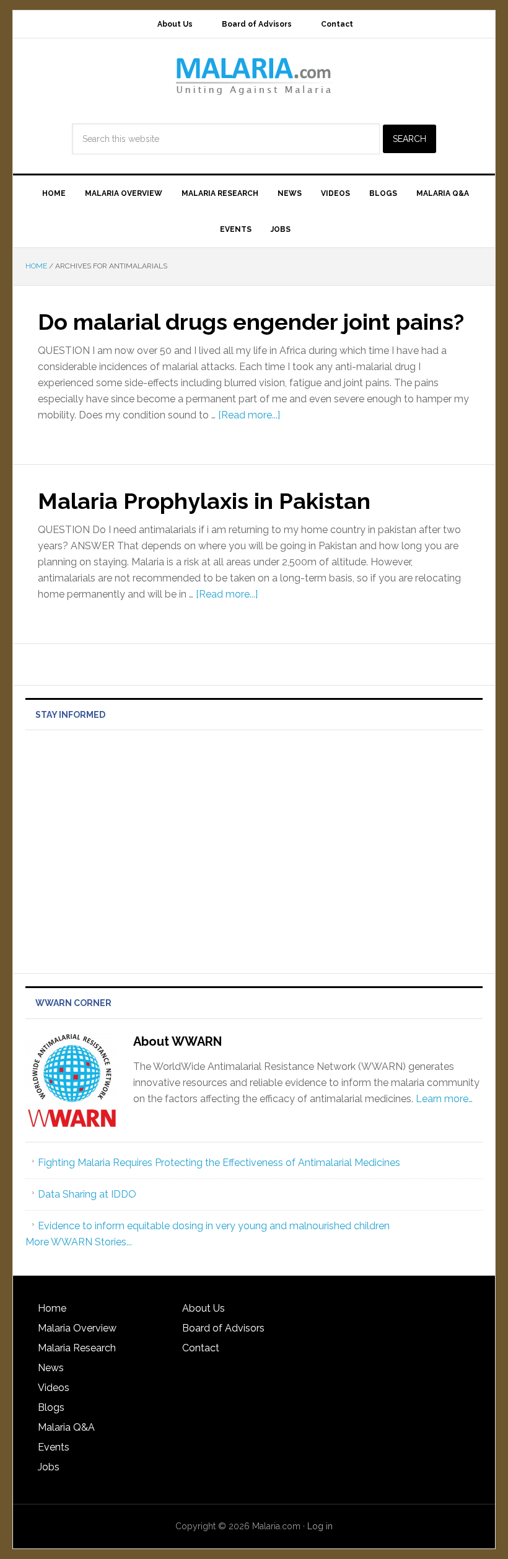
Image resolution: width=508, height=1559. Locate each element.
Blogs (51, 1407)
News (51, 1368)
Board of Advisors (223, 1328)
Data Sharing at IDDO (87, 1194)
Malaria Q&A (66, 1427)
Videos (53, 1387)
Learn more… (444, 1099)
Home (52, 1308)
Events (53, 1447)
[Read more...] (249, 415)
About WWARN (177, 1041)
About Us (203, 1308)
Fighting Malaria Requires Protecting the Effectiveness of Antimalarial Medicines (219, 1162)
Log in (320, 1526)
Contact (200, 1348)
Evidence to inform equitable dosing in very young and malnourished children (214, 1226)
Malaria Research (77, 1348)
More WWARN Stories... (78, 1242)
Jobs (48, 1467)
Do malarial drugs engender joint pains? (251, 322)
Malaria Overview (77, 1328)
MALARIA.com (254, 76)
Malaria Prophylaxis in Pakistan (204, 501)
